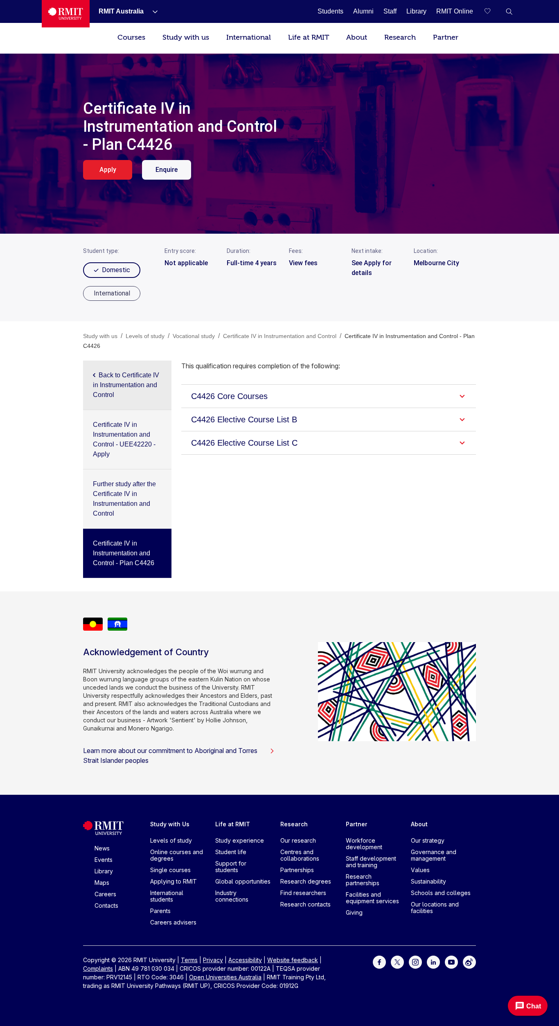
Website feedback (292, 959)
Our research (298, 840)
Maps (102, 882)
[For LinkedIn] (433, 961)
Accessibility (245, 959)
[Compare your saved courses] (493, 11)
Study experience (239, 840)
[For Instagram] (415, 961)
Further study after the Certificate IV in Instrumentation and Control (124, 498)
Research (400, 37)
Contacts (106, 905)
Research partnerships (362, 879)
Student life (230, 851)
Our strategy (427, 840)
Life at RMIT (308, 37)
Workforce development (364, 843)
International (248, 37)
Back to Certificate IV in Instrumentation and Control (126, 385)
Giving (354, 912)
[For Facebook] (379, 961)
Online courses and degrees (176, 855)
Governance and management (433, 855)
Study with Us (169, 824)
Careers (105, 894)
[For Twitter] (397, 961)
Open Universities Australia (225, 977)
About (356, 37)
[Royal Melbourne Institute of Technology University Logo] (66, 13)
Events (104, 859)
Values (420, 869)
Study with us (185, 37)
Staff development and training (371, 861)
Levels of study (171, 840)
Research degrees (305, 881)
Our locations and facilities (435, 907)
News (102, 848)
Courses (131, 37)
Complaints (98, 968)
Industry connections (231, 896)
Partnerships (297, 869)
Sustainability (428, 881)
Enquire (167, 170)
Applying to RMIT (173, 881)
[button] (509, 11)
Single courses (170, 869)
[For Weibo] (469, 961)
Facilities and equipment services (372, 897)
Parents (160, 910)
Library (104, 871)
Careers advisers (173, 922)
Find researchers (303, 892)
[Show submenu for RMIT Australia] (152, 11)
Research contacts (305, 904)
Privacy (213, 959)
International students (166, 896)
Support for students (230, 866)
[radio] (111, 293)
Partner (445, 37)
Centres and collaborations (299, 855)
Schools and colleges (441, 892)
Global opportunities (242, 881)
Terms (189, 959)
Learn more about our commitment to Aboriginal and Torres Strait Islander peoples (170, 755)
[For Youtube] (451, 961)
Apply (107, 170)
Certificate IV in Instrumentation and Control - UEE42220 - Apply (124, 439)
